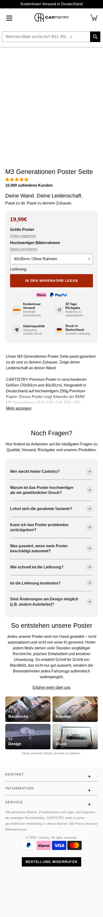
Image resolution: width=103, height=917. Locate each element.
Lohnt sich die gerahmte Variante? (41, 509)
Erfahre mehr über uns (51, 687)
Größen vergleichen (23, 236)
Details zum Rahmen (23, 249)
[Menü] (9, 18)
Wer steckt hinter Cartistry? (35, 471)
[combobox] (51, 36)
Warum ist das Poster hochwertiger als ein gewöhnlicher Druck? (42, 490)
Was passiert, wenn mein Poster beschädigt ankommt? (39, 548)
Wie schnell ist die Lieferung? (36, 567)
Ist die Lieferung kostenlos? (35, 583)
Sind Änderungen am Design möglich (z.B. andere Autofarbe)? (44, 601)
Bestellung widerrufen (52, 862)
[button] (17, 180)
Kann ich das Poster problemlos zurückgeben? (39, 527)
